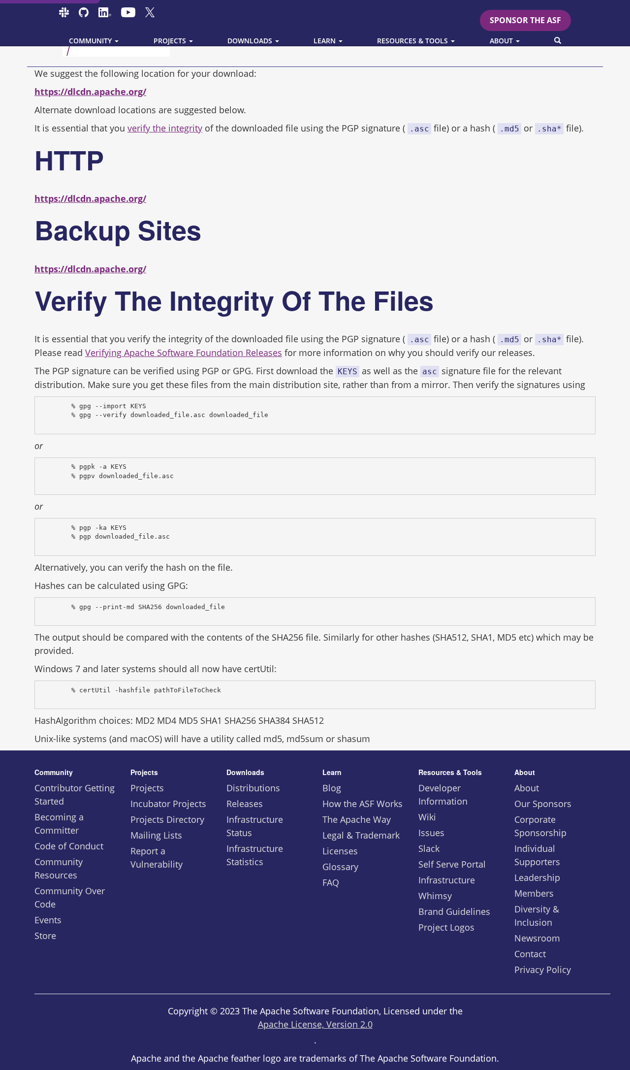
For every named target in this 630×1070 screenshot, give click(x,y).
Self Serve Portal (452, 864)
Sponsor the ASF (525, 20)
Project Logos (446, 927)
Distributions (253, 788)
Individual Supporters (537, 855)
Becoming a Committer (59, 823)
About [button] (502, 40)
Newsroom (537, 938)
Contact (530, 954)
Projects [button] (171, 40)
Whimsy (435, 896)
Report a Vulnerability (156, 857)
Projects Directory (167, 819)
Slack (429, 848)
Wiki (427, 817)
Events (48, 920)
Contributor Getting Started (74, 794)
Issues (431, 833)
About (526, 788)
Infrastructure (446, 880)
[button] (557, 41)
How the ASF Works (362, 804)
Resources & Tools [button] (413, 40)
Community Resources (58, 868)
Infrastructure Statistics (254, 855)
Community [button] (91, 40)
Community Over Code (69, 897)
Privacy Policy (542, 969)
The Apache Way (356, 819)
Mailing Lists (156, 835)
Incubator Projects (168, 804)
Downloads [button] (250, 40)
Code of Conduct (68, 846)
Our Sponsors (542, 804)
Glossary (340, 867)
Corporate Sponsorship (540, 826)
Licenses (340, 851)
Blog (331, 788)
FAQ (330, 882)
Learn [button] (326, 40)
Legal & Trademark (361, 835)
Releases (244, 804)
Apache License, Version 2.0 (315, 1024)
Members (534, 893)
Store (45, 935)
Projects (147, 788)
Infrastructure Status (254, 826)
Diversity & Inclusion (536, 915)
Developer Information (443, 794)
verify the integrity (164, 128)
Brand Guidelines (454, 911)
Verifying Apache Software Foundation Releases (183, 352)
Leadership (537, 877)
